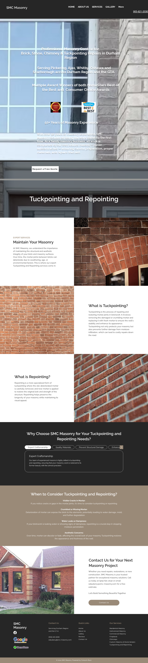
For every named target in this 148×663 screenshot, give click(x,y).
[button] (97, 7)
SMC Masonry (16, 8)
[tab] (38, 447)
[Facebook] (15, 632)
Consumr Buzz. (86, 660)
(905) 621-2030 (106, 581)
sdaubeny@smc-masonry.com (102, 584)
